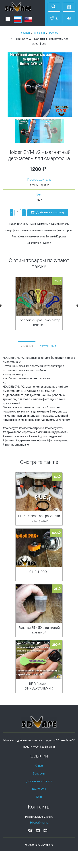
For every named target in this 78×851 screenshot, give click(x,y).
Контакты (39, 789)
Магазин (39, 32)
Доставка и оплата (39, 781)
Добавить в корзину (50, 212)
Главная (25, 32)
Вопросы (39, 773)
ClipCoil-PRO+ (39, 572)
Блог (39, 797)
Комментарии (48, 345)
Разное (53, 32)
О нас (39, 765)
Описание (26, 345)
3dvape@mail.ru (39, 822)
